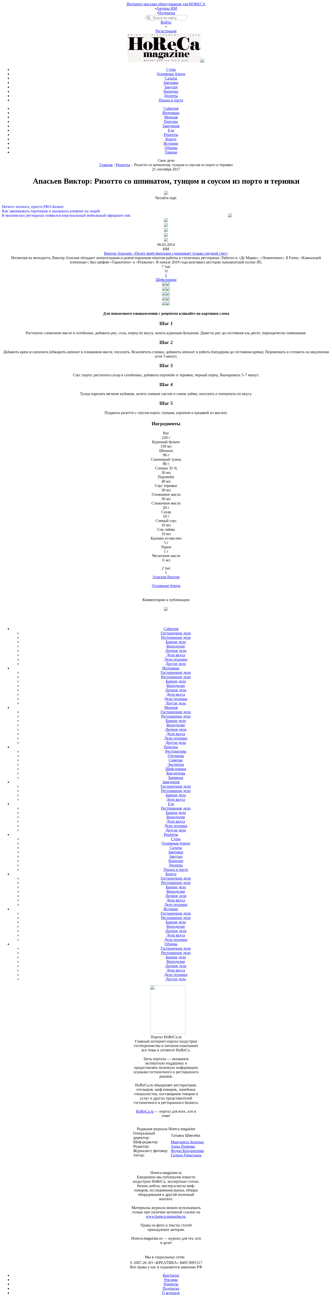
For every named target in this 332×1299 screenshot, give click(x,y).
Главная (106, 165)
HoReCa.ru (145, 1111)
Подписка (166, 13)
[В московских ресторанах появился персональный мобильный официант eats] (166, 211)
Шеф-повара (166, 280)
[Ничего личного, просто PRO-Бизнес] (166, 202)
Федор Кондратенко (187, 1151)
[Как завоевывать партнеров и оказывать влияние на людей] (166, 207)
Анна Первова (183, 1146)
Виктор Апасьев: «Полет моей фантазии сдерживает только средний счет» (166, 253)
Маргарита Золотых (187, 1142)
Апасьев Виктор (166, 577)
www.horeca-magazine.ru (165, 1216)
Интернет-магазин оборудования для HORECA (166, 4)
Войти (166, 22)
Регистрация (166, 31)
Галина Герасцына (186, 1155)
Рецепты (123, 165)
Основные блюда (166, 586)
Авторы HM (167, 8)
